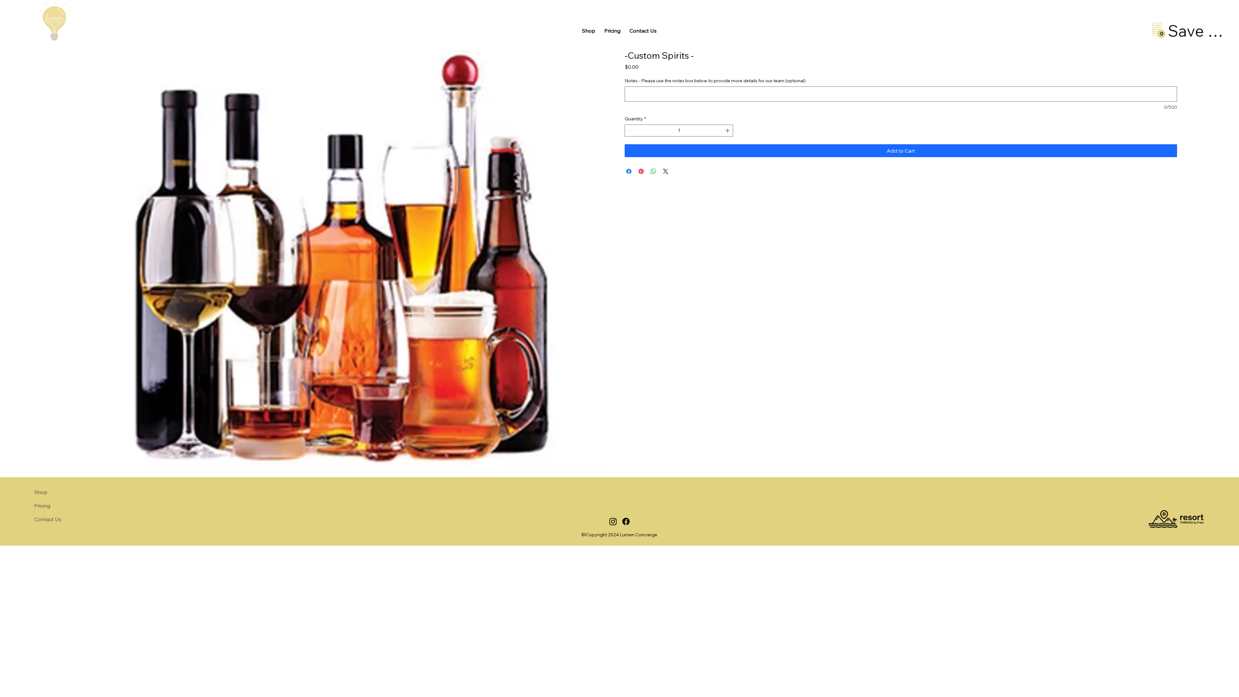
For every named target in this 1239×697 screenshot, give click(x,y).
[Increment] (728, 130)
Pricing (42, 505)
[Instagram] (613, 521)
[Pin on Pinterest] (641, 171)
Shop (40, 492)
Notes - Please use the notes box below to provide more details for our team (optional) (715, 81)
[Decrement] (630, 130)
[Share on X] (666, 171)
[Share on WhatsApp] (653, 171)
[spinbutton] (679, 130)
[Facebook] (626, 521)
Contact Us (47, 519)
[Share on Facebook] (629, 171)
